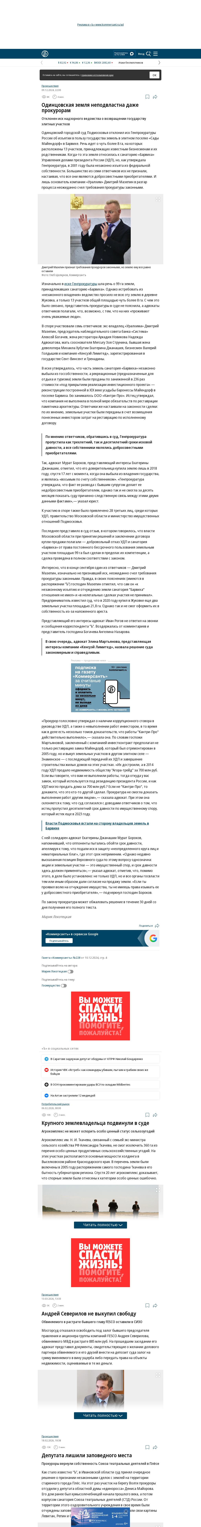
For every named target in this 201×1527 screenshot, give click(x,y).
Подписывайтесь (59, 940)
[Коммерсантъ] (45, 53)
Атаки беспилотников (131, 62)
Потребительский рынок (55, 1104)
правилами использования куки (97, 75)
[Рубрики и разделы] (155, 54)
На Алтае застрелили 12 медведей (72, 1095)
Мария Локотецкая (54, 971)
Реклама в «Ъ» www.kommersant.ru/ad (100, 24)
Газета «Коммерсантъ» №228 (61, 957)
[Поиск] (149, 54)
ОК (154, 75)
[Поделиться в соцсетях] (155, 96)
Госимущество (51, 985)
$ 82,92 (62, 62)
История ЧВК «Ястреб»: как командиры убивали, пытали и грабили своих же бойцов (99, 1072)
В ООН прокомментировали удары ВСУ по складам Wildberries (90, 1084)
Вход (141, 54)
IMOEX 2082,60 (102, 62)
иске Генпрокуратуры (80, 283)
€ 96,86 (74, 62)
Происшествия (50, 86)
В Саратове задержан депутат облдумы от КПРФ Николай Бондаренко (96, 1059)
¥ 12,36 (86, 62)
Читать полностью (100, 1224)
